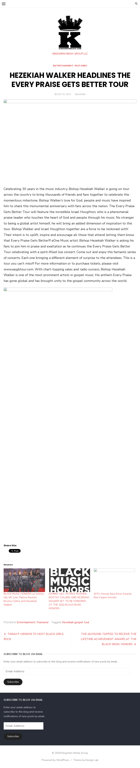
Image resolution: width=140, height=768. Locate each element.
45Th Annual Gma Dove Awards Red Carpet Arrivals (113, 595)
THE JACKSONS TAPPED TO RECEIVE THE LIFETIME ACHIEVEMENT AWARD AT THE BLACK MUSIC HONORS (108, 639)
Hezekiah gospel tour (75, 622)
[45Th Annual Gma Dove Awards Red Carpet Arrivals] (114, 580)
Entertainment (63, 65)
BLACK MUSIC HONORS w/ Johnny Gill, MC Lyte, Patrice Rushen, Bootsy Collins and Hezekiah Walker (24, 599)
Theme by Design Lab (85, 760)
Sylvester (80, 94)
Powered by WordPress (55, 760)
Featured (81, 65)
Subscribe (13, 682)
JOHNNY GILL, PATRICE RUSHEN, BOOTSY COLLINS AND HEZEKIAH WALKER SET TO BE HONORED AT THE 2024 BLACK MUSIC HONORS (69, 601)
